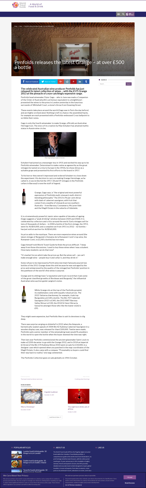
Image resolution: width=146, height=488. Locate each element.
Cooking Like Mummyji (82, 378)
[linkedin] (80, 81)
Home (15, 26)
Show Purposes (130, 483)
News (20, 26)
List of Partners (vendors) (73, 485)
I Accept (129, 477)
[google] (61, 81)
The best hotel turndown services (31, 378)
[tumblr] (86, 81)
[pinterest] (73, 81)
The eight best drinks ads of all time (78, 408)
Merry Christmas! (28, 407)
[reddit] (67, 81)
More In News (26, 385)
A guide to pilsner (51, 392)
